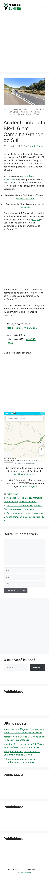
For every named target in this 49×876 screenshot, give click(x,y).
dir (33, 219)
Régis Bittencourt (28, 501)
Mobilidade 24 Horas (24, 474)
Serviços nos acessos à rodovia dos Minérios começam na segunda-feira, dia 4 (24, 517)
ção (38, 219)
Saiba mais (24, 207)
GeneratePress (24, 872)
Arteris (20, 498)
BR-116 (28, 498)
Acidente (11, 498)
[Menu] (42, 6)
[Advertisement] (24, 42)
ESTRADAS (12, 494)
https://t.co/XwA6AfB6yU (22, 327)
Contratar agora (28, 486)
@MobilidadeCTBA (24, 198)
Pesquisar (37, 667)
